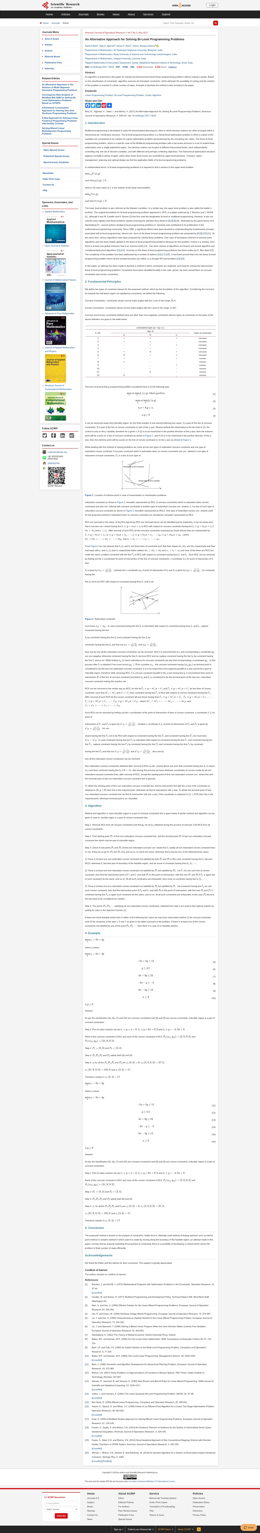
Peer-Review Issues (127, 1511)
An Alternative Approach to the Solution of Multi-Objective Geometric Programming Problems (59, 87)
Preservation (199, 1506)
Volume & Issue (156, 1515)
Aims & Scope (52, 39)
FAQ (45, 190)
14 (123, 250)
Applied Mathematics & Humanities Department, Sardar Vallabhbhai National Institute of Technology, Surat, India (139, 63)
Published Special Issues (56, 156)
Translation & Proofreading (162, 1506)
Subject (90, 1502)
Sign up (117, 1529)
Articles (65, 14)
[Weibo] (72, 435)
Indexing (49, 68)
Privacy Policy (199, 1515)
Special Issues (125, 1519)
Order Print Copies (158, 1502)
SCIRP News (164, 1529)
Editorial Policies (126, 1502)
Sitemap (91, 1511)
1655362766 (54, 463)
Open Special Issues (54, 150)
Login (212, 5)
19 (178, 258)
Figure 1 (149, 435)
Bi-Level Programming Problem (129, 95)
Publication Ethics (201, 1502)
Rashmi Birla (91, 46)
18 (168, 254)
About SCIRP (126, 1493)
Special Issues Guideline (56, 162)
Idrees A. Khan (123, 46)
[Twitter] (45, 435)
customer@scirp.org (57, 452)
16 (159, 254)
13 (119, 250)
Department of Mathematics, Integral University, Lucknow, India (116, 58)
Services (148, 14)
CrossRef (96, 1293)
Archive (49, 50)
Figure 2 (121, 502)
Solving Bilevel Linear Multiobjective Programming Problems (56, 131)
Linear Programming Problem (99, 95)
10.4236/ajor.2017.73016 (102, 67)
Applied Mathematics (55, 211)
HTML (125, 67)
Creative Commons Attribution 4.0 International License (152, 1481)
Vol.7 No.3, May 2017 (137, 32)
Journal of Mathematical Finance (60, 280)
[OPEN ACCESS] (181, 5)
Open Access (199, 1498)
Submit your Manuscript (139, 1529)
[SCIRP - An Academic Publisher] (60, 5)
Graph (148, 95)
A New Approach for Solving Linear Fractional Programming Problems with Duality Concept (60, 121)
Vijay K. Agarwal (106, 46)
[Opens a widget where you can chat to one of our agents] (248, 1527)
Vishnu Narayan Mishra (144, 46)
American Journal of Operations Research (105, 32)
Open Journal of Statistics (57, 245)
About (131, 14)
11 (209, 233)
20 (182, 258)
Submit (166, 14)
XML (132, 67)
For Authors (123, 1506)
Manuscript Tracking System (162, 1498)
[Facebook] (53, 435)
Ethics (121, 1498)
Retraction (198, 1511)
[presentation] (92, 173)
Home (49, 14)
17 (163, 254)
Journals (83, 14)
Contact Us (48, 184)
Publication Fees (53, 62)
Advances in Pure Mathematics (59, 313)
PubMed (107, 1461)
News (116, 14)
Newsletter (48, 173)
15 (211, 250)
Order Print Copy (51, 179)
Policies (198, 1493)
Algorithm (156, 95)
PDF (118, 67)
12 (145, 246)
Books (100, 14)
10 (205, 233)
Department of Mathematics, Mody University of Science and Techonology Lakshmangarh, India (131, 54)
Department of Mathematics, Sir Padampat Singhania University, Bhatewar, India (124, 50)
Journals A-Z (93, 1498)
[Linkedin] (62, 435)
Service (154, 1493)
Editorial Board (52, 56)
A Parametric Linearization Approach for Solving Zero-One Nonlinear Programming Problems (59, 110)
